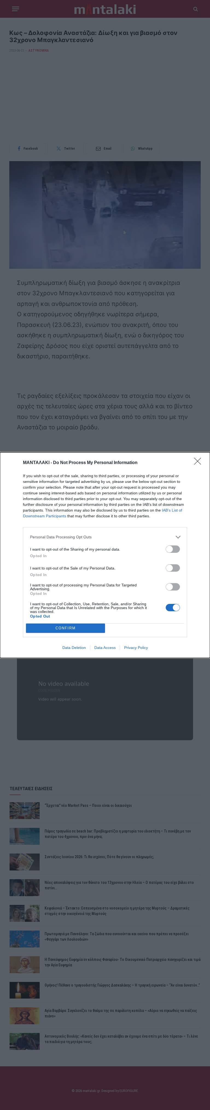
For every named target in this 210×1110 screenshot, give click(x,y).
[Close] (199, 463)
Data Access (105, 647)
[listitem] (105, 537)
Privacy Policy (136, 647)
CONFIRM (66, 628)
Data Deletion (74, 647)
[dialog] (105, 555)
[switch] (173, 549)
